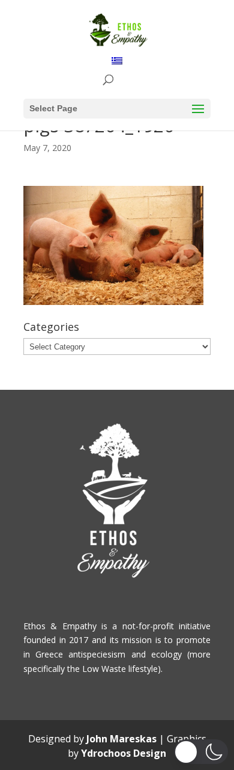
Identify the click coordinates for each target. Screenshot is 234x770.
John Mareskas (121, 738)
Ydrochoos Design (123, 753)
